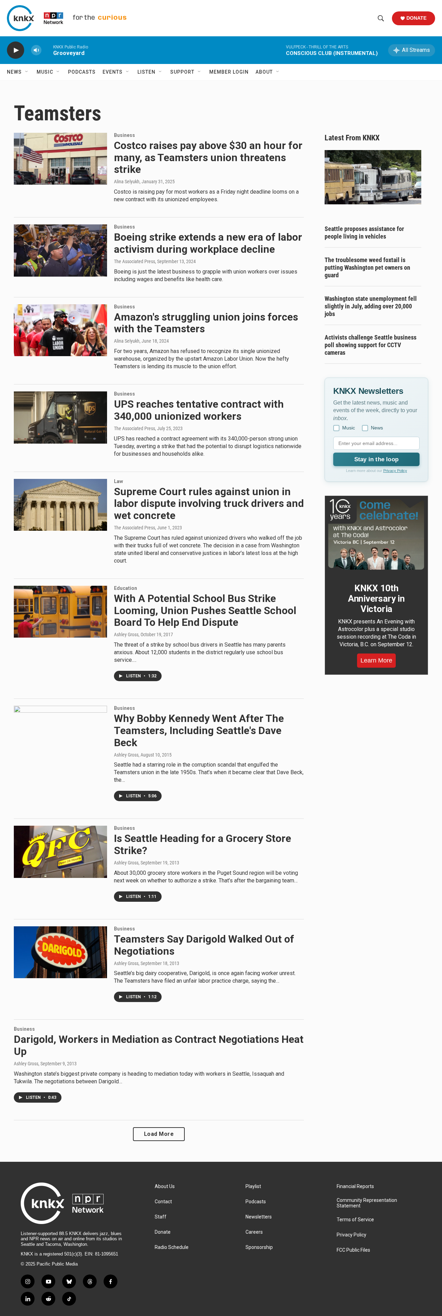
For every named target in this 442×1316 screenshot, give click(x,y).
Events (113, 72)
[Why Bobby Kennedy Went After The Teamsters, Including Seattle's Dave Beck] (60, 732)
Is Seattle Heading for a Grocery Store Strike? (202, 844)
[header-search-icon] (380, 18)
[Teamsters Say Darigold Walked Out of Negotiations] (60, 952)
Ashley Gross (126, 634)
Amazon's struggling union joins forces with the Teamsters (206, 323)
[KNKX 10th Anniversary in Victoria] (376, 534)
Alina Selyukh (127, 181)
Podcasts (82, 72)
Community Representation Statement (367, 1203)
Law (118, 481)
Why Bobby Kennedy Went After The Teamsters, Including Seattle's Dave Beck (199, 730)
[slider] (47, 50)
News (14, 72)
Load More (159, 1134)
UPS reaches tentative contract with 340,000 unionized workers (199, 410)
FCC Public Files (353, 1250)
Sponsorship (259, 1247)
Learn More (376, 660)
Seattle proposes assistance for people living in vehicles (364, 232)
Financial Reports (355, 1186)
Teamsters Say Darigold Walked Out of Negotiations (204, 945)
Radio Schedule (172, 1247)
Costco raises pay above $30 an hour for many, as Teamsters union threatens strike (208, 157)
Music (45, 72)
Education (125, 588)
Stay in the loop (376, 459)
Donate (416, 18)
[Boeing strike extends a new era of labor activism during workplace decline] (60, 250)
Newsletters (259, 1217)
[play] (15, 50)
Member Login (229, 72)
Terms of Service (355, 1219)
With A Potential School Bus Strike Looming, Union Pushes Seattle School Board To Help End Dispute (205, 610)
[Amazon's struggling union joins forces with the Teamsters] (60, 330)
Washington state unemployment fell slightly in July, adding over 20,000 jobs (371, 306)
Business (124, 135)
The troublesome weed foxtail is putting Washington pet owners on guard (367, 267)
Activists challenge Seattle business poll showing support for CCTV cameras (370, 345)
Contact (163, 1201)
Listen (146, 72)
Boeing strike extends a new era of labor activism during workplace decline (208, 243)
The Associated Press (134, 261)
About (264, 72)
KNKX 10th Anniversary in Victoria (376, 598)
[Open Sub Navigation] (27, 72)
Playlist (253, 1186)
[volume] (36, 50)
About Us (165, 1186)
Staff (160, 1217)
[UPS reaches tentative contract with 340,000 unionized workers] (60, 417)
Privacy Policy (395, 471)
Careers (254, 1232)
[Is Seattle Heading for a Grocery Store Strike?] (60, 852)
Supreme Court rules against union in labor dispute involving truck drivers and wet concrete (209, 503)
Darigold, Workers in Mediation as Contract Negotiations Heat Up (159, 1045)
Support (182, 72)
